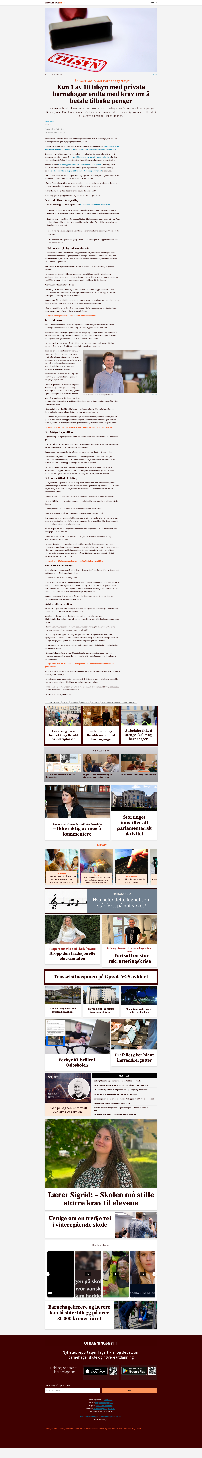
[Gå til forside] (55, 3)
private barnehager (53, 702)
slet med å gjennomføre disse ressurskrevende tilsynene (79, 165)
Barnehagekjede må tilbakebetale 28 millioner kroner (73, 315)
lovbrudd (74, 702)
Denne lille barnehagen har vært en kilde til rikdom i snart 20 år (77, 561)
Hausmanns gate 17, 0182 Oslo (104, 1409)
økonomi (132, 702)
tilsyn (124, 702)
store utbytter (69, 149)
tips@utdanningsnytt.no (104, 1403)
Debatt (101, 845)
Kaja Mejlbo (108, 1400)
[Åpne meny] (156, 2)
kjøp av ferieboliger (55, 149)
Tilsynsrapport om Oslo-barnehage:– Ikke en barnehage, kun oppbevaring (82, 427)
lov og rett (84, 702)
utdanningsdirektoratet (111, 702)
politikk (65, 702)
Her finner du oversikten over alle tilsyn (95, 205)
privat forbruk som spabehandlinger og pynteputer (96, 149)
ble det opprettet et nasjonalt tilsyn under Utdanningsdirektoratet (76, 171)
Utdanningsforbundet (104, 1406)
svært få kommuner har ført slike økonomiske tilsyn (91, 157)
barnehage (95, 702)
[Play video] (88, 1274)
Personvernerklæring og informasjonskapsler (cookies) (100, 1416)
